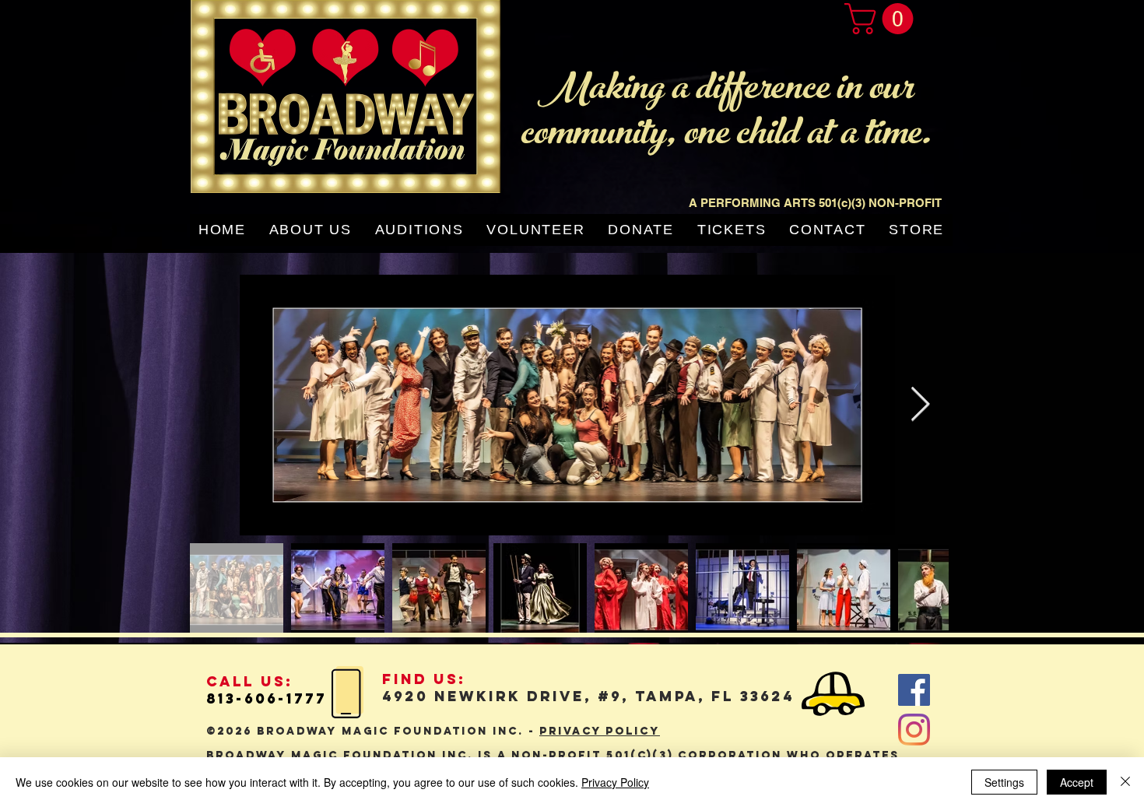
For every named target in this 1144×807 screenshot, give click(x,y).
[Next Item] (920, 405)
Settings (1004, 782)
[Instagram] (914, 730)
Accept (1076, 782)
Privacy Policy (615, 782)
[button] (882, 18)
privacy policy (599, 731)
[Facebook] (914, 690)
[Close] (1125, 782)
